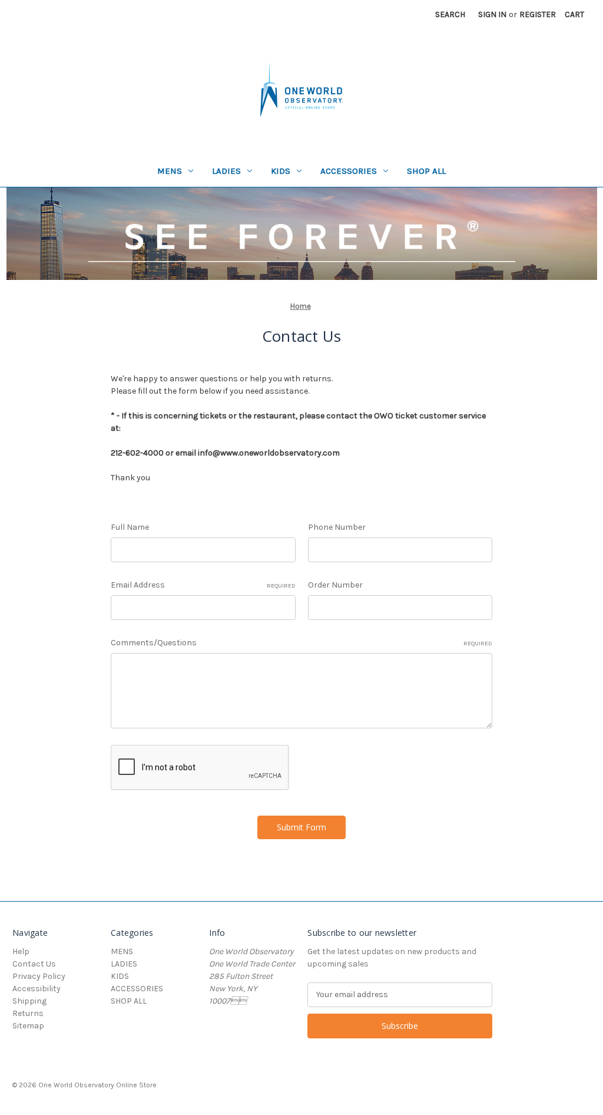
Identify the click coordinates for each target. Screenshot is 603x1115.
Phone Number (337, 527)
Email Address (203, 585)
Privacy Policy (38, 976)
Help (20, 951)
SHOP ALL (426, 171)
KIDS (280, 171)
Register (537, 14)
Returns (28, 1013)
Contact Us (34, 964)
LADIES (226, 171)
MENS (169, 171)
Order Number (335, 585)
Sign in (492, 14)
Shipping (29, 1001)
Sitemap (28, 1026)
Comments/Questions (301, 643)
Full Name (130, 527)
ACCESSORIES (348, 171)
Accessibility (36, 989)
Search (450, 14)
